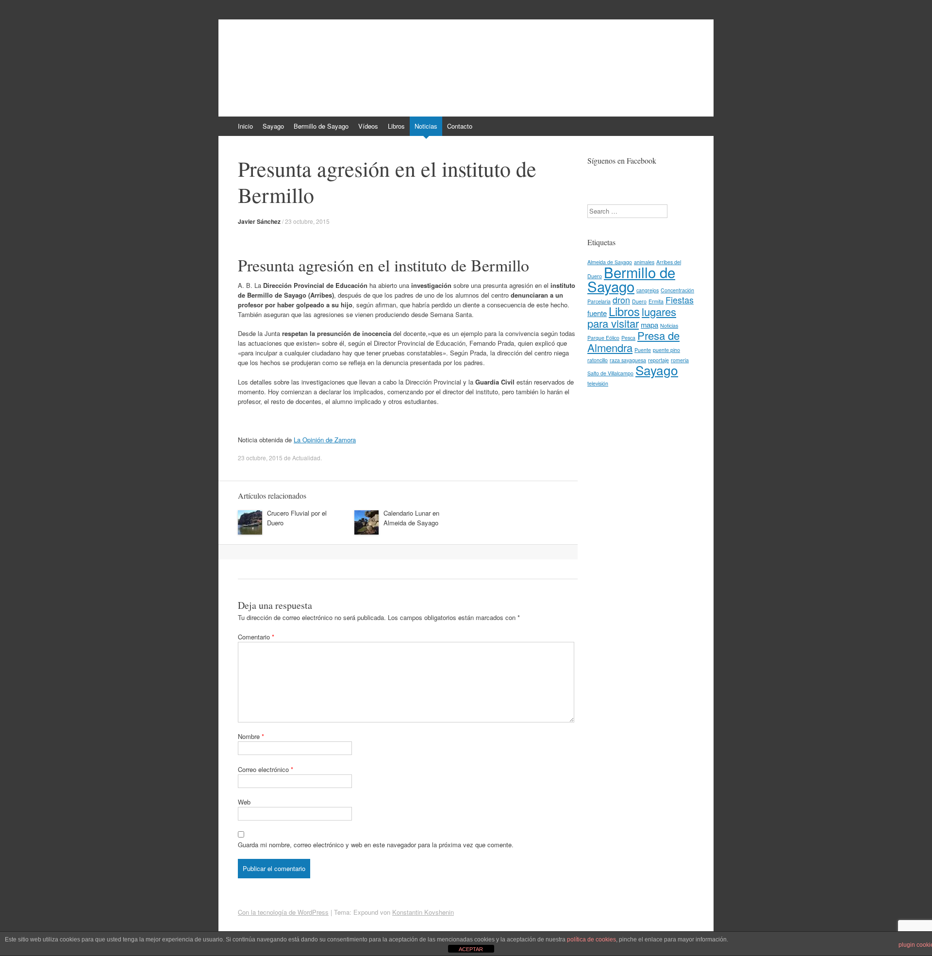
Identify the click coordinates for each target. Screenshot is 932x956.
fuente (597, 313)
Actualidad (306, 457)
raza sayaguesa (628, 360)
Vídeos (368, 126)
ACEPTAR (471, 949)
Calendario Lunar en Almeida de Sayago (411, 517)
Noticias (426, 126)
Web (244, 801)
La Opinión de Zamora (325, 439)
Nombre (251, 736)
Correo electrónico (265, 769)
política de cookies (591, 939)
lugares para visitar (631, 317)
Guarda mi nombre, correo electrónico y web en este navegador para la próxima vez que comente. (376, 844)
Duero (639, 301)
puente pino (666, 349)
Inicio (245, 126)
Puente (642, 349)
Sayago (273, 126)
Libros (396, 126)
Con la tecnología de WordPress (283, 912)
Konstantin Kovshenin (423, 912)
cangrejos (647, 290)
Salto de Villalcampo (610, 373)
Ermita (656, 301)
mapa (649, 324)
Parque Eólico (603, 337)
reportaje (658, 360)
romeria (680, 360)
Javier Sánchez (259, 221)
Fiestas (680, 300)
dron (621, 300)
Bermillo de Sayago (303, 52)
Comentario (256, 636)
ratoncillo (597, 360)
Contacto (459, 126)
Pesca (628, 337)
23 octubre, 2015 (307, 221)
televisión (597, 383)
